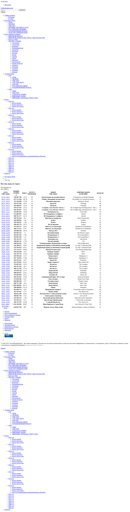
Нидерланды (16, 62)
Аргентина (15, 44)
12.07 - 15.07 (6, 247)
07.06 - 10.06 (6, 258)
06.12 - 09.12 (6, 203)
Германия (15, 50)
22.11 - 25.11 (6, 207)
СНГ (9, 75)
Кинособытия (9, 328)
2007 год (11, 170)
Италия (14, 53)
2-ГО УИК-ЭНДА (18, 82)
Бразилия (15, 46)
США (10, 89)
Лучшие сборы (9, 74)
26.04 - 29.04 (6, 270)
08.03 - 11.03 (6, 285)
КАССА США (13, 39)
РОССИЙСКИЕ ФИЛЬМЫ (17, 29)
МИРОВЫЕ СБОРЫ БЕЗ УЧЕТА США (25, 98)
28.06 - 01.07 (6, 252)
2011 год (11, 163)
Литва (14, 58)
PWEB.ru (40, 345)
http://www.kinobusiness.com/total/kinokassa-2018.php (28, 156)
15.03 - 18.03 (6, 283)
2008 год (11, 168)
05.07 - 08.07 (6, 249)
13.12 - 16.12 (6, 201)
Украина (15, 65)
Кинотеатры (9, 323)
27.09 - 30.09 (6, 224)
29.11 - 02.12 (6, 205)
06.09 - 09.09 (6, 231)
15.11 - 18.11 (6, 210)
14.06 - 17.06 (6, 256)
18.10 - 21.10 (6, 218)
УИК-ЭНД (11, 26)
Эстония (15, 68)
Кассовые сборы (10, 20)
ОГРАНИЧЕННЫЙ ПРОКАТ (18, 31)
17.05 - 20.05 (6, 264)
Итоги (7, 99)
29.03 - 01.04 (6, 279)
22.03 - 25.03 (6, 281)
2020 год (11, 115)
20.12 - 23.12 (6, 199)
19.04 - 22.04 (6, 273)
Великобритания (17, 48)
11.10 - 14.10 (6, 220)
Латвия (14, 56)
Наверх (3, 348)
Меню (3, 12)
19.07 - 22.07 (6, 245)
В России (11, 17)
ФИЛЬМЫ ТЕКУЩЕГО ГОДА (18, 27)
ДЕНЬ (10, 22)
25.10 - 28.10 (6, 216)
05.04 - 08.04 (6, 277)
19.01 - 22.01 (6, 300)
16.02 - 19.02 (6, 291)
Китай (14, 55)
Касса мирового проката (12, 34)
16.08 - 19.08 (6, 237)
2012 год (11, 161)
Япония (14, 72)
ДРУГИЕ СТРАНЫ (14, 41)
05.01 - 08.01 (6, 304)
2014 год (11, 158)
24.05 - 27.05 (6, 262)
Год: (2, 189)
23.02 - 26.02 (6, 289)
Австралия (15, 43)
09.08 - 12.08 (6, 239)
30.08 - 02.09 (6, 233)
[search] (22, 10)
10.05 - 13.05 (6, 266)
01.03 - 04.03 (6, 287)
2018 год (11, 129)
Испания (15, 51)
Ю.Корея (15, 70)
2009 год (11, 166)
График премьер (10, 15)
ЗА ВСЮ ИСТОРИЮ (19, 94)
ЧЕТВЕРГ (11, 24)
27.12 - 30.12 (6, 197)
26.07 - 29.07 (6, 243)
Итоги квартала (17, 105)
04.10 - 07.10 (6, 222)
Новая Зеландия (17, 63)
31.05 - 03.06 (6, 260)
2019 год (11, 122)
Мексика (15, 60)
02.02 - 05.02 (6, 296)
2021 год (11, 108)
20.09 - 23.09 (6, 226)
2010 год (11, 165)
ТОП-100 (15, 84)
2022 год (11, 101)
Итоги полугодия (18, 106)
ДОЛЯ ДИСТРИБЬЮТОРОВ (18, 32)
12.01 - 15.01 (6, 302)
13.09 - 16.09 (6, 228)
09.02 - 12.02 (6, 293)
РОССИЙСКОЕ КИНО (20, 86)
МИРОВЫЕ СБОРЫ (19, 96)
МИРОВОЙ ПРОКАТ (15, 36)
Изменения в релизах (11, 327)
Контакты (8, 5)
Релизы (7, 311)
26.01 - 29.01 (6, 298)
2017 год (11, 135)
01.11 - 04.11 (6, 214)
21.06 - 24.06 (6, 254)
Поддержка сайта (31, 345)
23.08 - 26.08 (6, 235)
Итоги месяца (16, 103)
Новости (7, 173)
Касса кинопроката (11, 313)
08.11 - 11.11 (6, 212)
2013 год (11, 159)
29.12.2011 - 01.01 (5, 307)
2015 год (11, 149)
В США (11, 19)
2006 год (11, 171)
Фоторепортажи (10, 325)
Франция (15, 67)
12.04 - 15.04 (6, 275)
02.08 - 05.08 (6, 241)
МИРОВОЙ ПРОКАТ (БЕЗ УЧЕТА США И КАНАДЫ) (26, 38)
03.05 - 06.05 (6, 268)
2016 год (11, 142)
